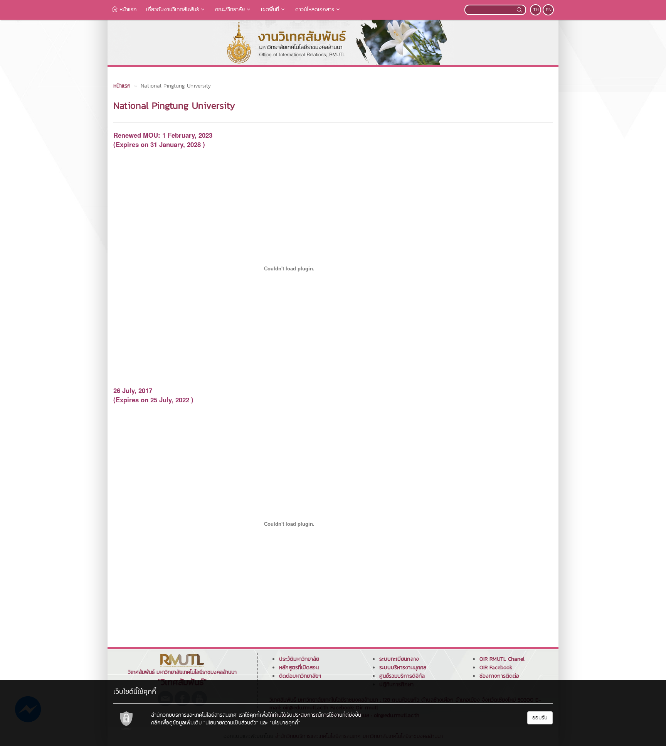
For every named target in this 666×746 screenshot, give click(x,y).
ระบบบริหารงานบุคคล (402, 667)
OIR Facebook (495, 667)
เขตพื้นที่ (270, 9)
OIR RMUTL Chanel (502, 659)
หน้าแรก (127, 9)
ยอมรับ (540, 718)
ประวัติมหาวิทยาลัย (299, 659)
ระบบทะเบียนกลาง (399, 659)
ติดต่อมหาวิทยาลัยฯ (300, 676)
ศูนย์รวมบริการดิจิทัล (402, 676)
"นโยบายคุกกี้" (285, 723)
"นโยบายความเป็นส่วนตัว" (231, 723)
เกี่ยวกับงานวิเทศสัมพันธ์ (172, 9)
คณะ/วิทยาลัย (230, 9)
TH (536, 9)
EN (549, 9)
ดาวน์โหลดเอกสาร (314, 9)
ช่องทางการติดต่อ (499, 676)
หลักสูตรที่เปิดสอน (299, 667)
